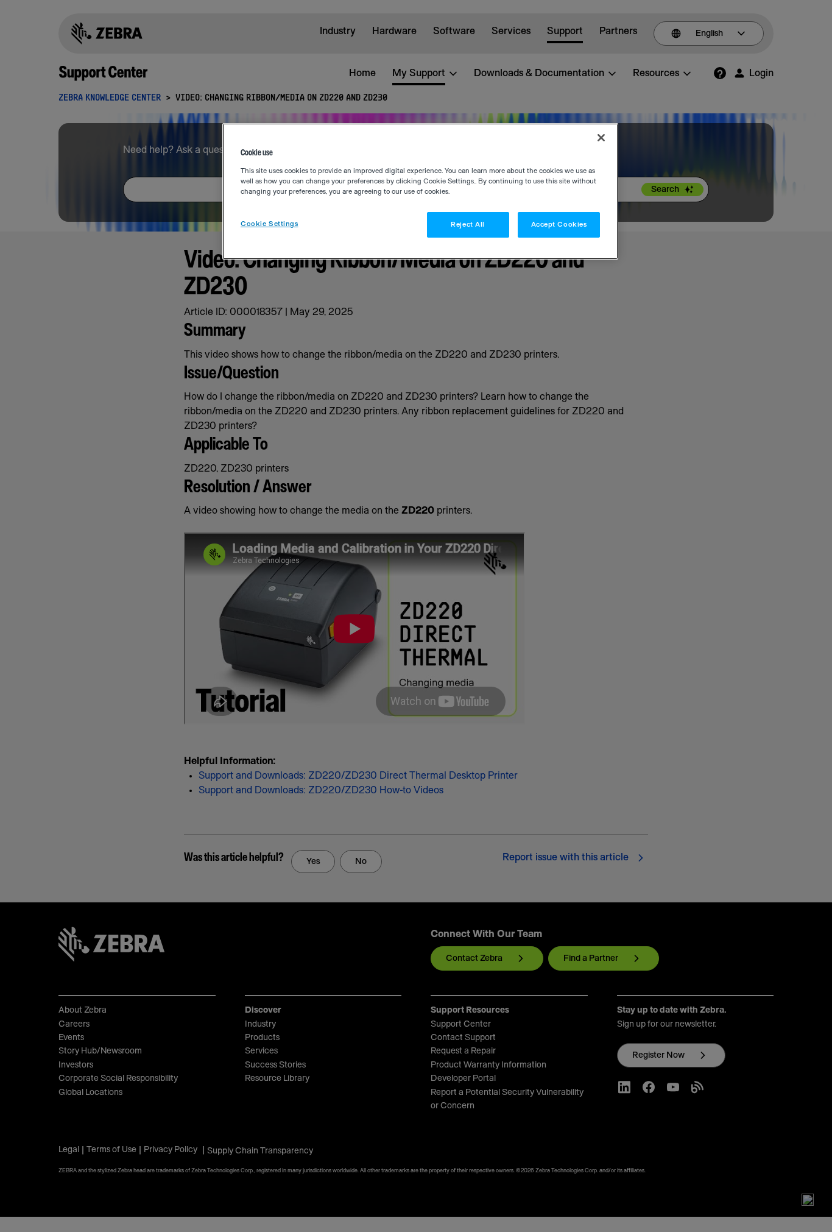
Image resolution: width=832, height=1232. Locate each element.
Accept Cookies (559, 224)
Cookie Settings (269, 224)
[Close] (601, 137)
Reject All (468, 224)
